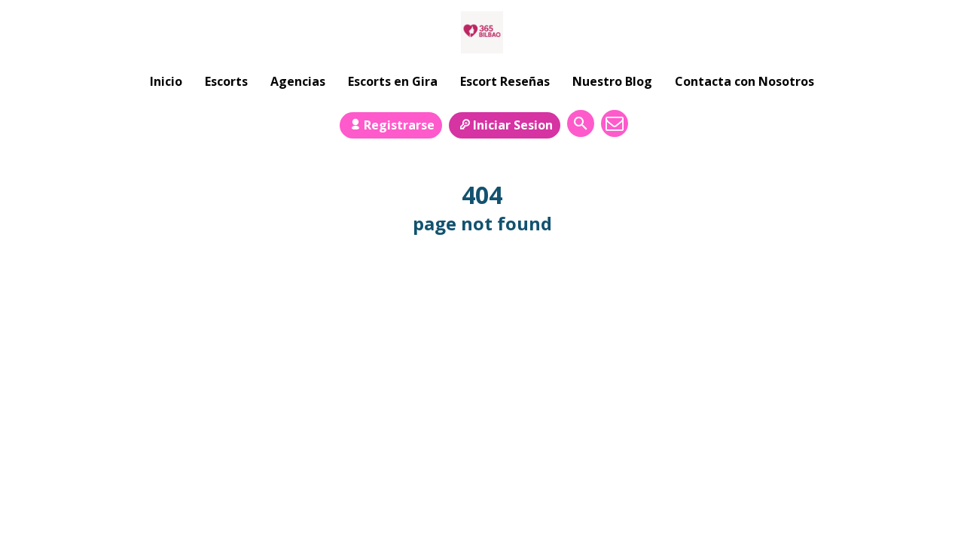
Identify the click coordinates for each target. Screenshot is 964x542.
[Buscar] (580, 123)
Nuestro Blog (612, 81)
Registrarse (399, 125)
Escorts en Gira (393, 81)
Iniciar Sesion (513, 125)
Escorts (226, 81)
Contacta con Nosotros (744, 81)
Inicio (166, 81)
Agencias (297, 81)
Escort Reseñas (505, 81)
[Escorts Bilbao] (482, 32)
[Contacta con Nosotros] (614, 123)
